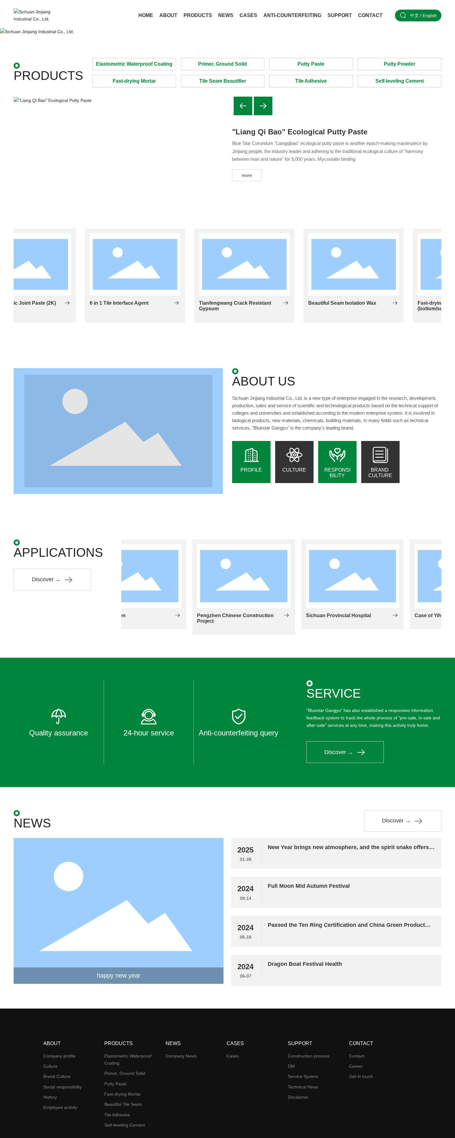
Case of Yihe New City (369, 615)
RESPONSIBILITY (337, 472)
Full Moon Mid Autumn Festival (309, 886)
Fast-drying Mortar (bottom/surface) (367, 305)
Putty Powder (399, 64)
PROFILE (251, 470)
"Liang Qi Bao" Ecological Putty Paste (299, 132)
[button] (446, 31)
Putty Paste (310, 64)
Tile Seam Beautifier (222, 81)
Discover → (46, 579)
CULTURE (294, 470)
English (429, 15)
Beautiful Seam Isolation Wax (271, 303)
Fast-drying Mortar (134, 81)
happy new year (119, 975)
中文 (414, 15)
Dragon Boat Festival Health (305, 964)
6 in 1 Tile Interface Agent (47, 303)
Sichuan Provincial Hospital (267, 615)
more (247, 175)
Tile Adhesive (311, 81)
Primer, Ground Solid (222, 64)
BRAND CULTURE (380, 472)
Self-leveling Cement (399, 81)
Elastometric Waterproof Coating (134, 64)
